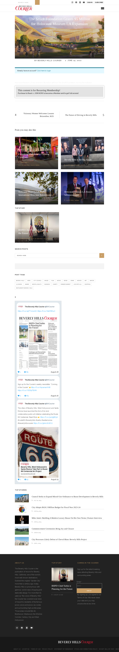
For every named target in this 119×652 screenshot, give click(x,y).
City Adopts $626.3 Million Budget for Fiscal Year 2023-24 (56, 507)
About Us (17, 649)
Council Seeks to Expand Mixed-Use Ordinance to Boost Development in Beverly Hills (67, 497)
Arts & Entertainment (33, 29)
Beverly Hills (20, 280)
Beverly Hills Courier (50, 60)
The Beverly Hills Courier (40, 307)
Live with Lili (77, 284)
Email (79, 582)
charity (55, 284)
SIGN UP (89, 590)
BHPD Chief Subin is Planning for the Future (62, 587)
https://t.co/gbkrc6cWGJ (43, 423)
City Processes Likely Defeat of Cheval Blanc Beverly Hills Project (59, 539)
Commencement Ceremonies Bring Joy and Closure (53, 529)
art (86, 280)
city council (37, 280)
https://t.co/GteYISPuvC (46, 311)
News (79, 29)
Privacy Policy (47, 649)
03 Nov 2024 (70, 165)
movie (59, 280)
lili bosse (19, 284)
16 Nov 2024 (24, 162)
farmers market (66, 284)
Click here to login (44, 71)
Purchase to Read (25, 93)
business (47, 284)
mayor (92, 280)
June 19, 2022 (74, 60)
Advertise (25, 649)
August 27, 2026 (25, 238)
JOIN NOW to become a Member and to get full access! (57, 93)
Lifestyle (50, 29)
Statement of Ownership (63, 649)
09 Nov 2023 (70, 200)
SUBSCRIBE (99, 2)
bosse (65, 280)
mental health (36, 284)
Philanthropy (89, 29)
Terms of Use (36, 649)
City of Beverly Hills (26, 165)
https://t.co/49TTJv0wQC (27, 311)
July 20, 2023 (37, 500)
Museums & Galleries (66, 29)
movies (79, 280)
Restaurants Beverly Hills (24, 288)
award (27, 284)
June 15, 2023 (37, 522)
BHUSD (46, 280)
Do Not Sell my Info (106, 649)
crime (72, 280)
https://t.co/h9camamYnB (40, 387)
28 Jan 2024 (23, 200)
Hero (28, 280)
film (52, 280)
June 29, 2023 (37, 511)
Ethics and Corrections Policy (86, 649)
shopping (87, 284)
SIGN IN (89, 2)
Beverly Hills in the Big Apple (77, 159)
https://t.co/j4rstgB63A (49, 417)
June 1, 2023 (37, 543)
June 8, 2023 (37, 532)
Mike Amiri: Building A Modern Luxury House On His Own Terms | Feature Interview (67, 518)
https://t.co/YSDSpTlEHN (27, 390)
